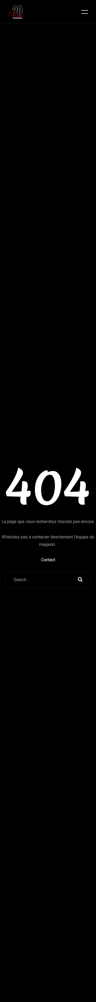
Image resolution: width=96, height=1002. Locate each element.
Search (80, 579)
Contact (48, 559)
